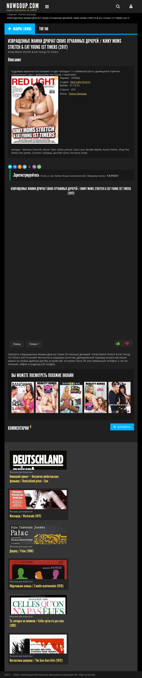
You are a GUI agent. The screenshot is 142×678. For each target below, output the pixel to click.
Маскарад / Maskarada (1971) (25, 516)
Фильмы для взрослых (21, 472)
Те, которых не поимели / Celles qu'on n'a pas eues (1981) (37, 623)
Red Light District (80, 82)
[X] (29, 167)
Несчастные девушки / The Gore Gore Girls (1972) (36, 660)
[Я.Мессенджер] (10, 167)
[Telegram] (25, 167)
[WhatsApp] (39, 167)
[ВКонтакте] (15, 167)
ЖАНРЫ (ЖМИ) (22, 28)
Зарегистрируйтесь (26, 175)
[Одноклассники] (20, 167)
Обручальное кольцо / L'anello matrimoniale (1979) (37, 586)
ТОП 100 (43, 28)
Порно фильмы (78, 93)
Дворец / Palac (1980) (22, 551)
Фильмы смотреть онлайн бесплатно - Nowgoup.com (23, 6)
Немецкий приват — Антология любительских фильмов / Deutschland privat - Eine (34, 478)
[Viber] (34, 167)
